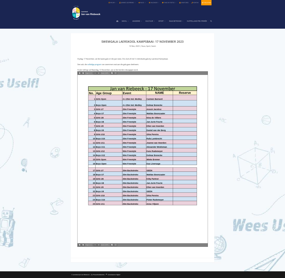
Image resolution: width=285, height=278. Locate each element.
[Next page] (83, 73)
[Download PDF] (112, 73)
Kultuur (149, 21)
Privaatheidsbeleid (98, 274)
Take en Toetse (169, 3)
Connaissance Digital (113, 274)
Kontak (195, 3)
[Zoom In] (98, 73)
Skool (124, 21)
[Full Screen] (115, 73)
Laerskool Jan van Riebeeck (81, 274)
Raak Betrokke (175, 21)
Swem (153, 46)
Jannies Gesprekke (127, 3)
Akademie (136, 21)
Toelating (207, 3)
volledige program (94, 64)
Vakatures (185, 3)
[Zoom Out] (95, 73)
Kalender (153, 3)
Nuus (142, 3)
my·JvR (112, 3)
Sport (161, 21)
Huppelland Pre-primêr (197, 21)
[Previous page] (79, 73)
